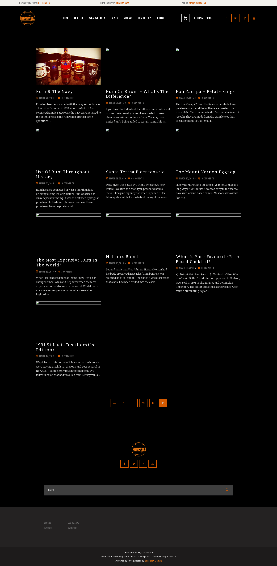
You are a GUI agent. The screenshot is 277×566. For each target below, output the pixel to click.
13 (144, 403)
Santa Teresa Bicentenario (135, 172)
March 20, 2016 (186, 178)
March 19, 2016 (46, 271)
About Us (73, 522)
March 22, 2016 (46, 183)
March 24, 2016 (186, 98)
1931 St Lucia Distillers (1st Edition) (66, 347)
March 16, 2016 (116, 263)
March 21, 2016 (116, 178)
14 (154, 403)
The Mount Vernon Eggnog (206, 172)
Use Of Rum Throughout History (63, 174)
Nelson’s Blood (122, 256)
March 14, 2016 (46, 356)
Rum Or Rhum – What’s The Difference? (137, 94)
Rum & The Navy (54, 91)
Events (48, 527)
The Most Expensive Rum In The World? (67, 263)
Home (47, 522)
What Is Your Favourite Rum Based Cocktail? (208, 259)
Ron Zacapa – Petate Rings (205, 91)
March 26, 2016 (46, 98)
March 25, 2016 (116, 103)
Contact (72, 527)
